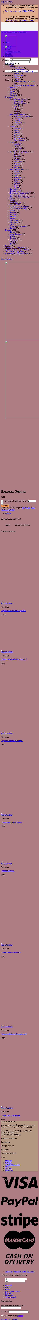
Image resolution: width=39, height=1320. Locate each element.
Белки (16, 187)
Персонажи (18, 75)
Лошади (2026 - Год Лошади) (16, 254)
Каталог (4, 32)
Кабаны (17, 183)
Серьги (12, 89)
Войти (20, 1316)
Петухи (17, 120)
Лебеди (17, 136)
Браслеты (13, 87)
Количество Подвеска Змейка (15, 501)
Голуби (17, 132)
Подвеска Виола (7, 871)
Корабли (17, 144)
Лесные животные (17, 169)
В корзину (5, 505)
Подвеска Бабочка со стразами (13, 611)
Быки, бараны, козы (22, 117)
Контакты (9, 1170)
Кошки (12, 210)
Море (12, 142)
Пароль (4, 1311)
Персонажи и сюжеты (18, 99)
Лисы (16, 185)
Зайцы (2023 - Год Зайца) (15, 248)
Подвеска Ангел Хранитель (12, 741)
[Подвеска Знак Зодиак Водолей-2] (10, 45)
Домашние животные (18, 115)
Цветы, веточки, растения (24, 81)
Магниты (13, 214)
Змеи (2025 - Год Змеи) (14, 252)
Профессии (18, 101)
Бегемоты (18, 160)
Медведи (17, 177)
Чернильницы (15, 191)
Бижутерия (12, 32)
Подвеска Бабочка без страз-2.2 (14, 659)
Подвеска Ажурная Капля (11, 822)
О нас (7, 1166)
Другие (17, 109)
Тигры (16, 167)
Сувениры (9, 97)
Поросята (18, 122)
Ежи (15, 175)
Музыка (13, 216)
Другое (17, 150)
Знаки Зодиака (15, 234)
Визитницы (14, 189)
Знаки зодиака (19, 70)
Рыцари (17, 105)
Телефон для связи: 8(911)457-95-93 (19, 11)
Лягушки (13, 212)
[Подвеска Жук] (10, 56)
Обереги (13, 93)
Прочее (17, 77)
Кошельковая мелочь (18, 209)
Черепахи (18, 148)
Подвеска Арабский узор (11, 952)
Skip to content (6, 2)
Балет (16, 111)
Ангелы (17, 113)
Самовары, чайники (18, 195)
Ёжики (12, 201)
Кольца (12, 91)
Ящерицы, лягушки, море (24, 85)
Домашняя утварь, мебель (20, 193)
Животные (18, 68)
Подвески (22, 32)
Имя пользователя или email (13, 1305)
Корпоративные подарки (19, 207)
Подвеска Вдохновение (10, 1115)
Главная (8, 1161)
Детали (8, 513)
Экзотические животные (19, 152)
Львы (16, 154)
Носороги (18, 163)
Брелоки (8, 230)
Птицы (16, 79)
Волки (16, 171)
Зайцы (16, 181)
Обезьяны (18, 162)
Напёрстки (14, 220)
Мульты (17, 107)
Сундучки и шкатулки (18, 226)
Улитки (16, 179)
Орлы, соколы (19, 138)
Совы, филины (20, 140)
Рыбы (16, 146)
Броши (12, 66)
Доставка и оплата (12, 1165)
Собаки (12, 199)
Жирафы (17, 156)
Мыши (12, 218)
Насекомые (14, 222)
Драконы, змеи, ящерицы (20, 197)
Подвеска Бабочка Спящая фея (14, 1034)
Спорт (12, 224)
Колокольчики (15, 205)
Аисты (16, 130)
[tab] (21, 513)
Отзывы (8, 1168)
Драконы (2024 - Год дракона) (17, 250)
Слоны (16, 165)
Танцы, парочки (20, 103)
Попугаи (17, 128)
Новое (7, 246)
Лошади (17, 118)
